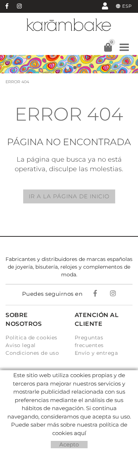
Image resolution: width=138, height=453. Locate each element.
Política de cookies (31, 337)
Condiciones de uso (32, 353)
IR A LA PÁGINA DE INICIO (69, 196)
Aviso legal (21, 345)
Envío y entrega (96, 353)
